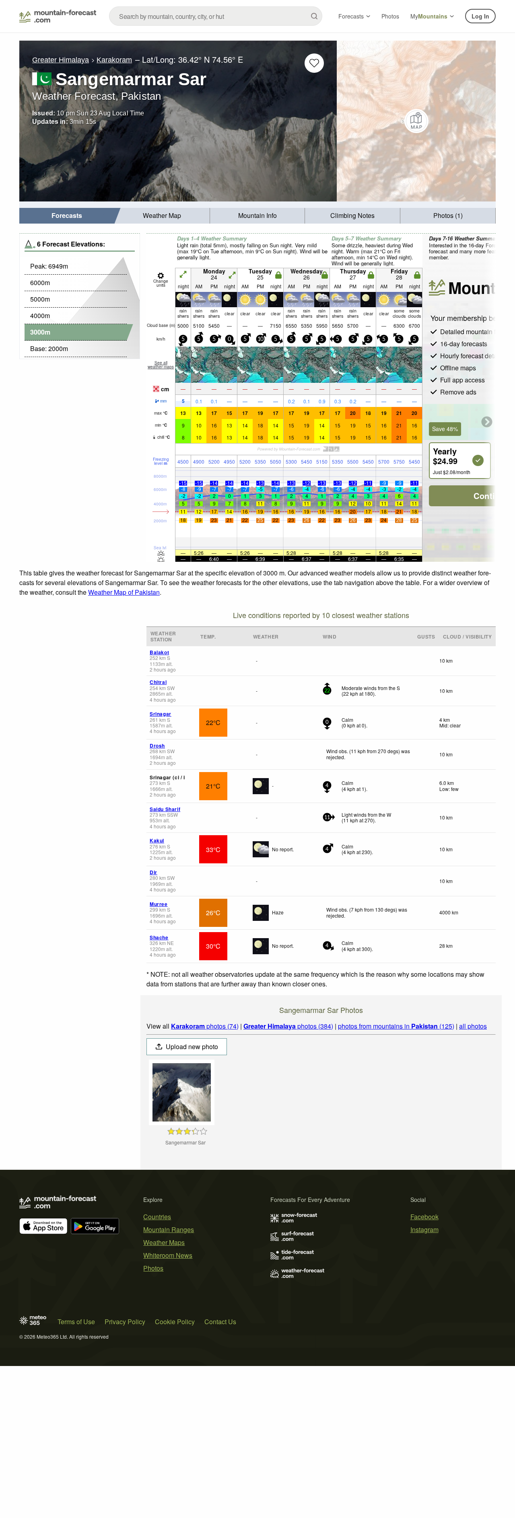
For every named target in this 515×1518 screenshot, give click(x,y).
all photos (473, 1026)
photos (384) (288, 1026)
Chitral (158, 682)
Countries (157, 1216)
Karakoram (114, 60)
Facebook (424, 1216)
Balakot (159, 652)
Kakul (157, 840)
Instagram (424, 1229)
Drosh (157, 745)
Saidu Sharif (165, 809)
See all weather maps (161, 365)
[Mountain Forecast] (57, 16)
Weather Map (162, 215)
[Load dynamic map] (416, 121)
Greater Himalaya (60, 60)
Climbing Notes (352, 215)
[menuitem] (67, 216)
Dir (153, 872)
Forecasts (351, 16)
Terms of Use (76, 1321)
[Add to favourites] (314, 63)
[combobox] (215, 16)
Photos (390, 16)
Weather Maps (164, 1242)
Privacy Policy (125, 1321)
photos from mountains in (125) (396, 1026)
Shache (159, 937)
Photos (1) (448, 215)
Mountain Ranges (168, 1229)
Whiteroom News (167, 1255)
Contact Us (220, 1321)
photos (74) (205, 1026)
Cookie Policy (175, 1321)
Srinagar (160, 713)
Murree (159, 904)
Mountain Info (257, 215)
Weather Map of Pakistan (124, 592)
